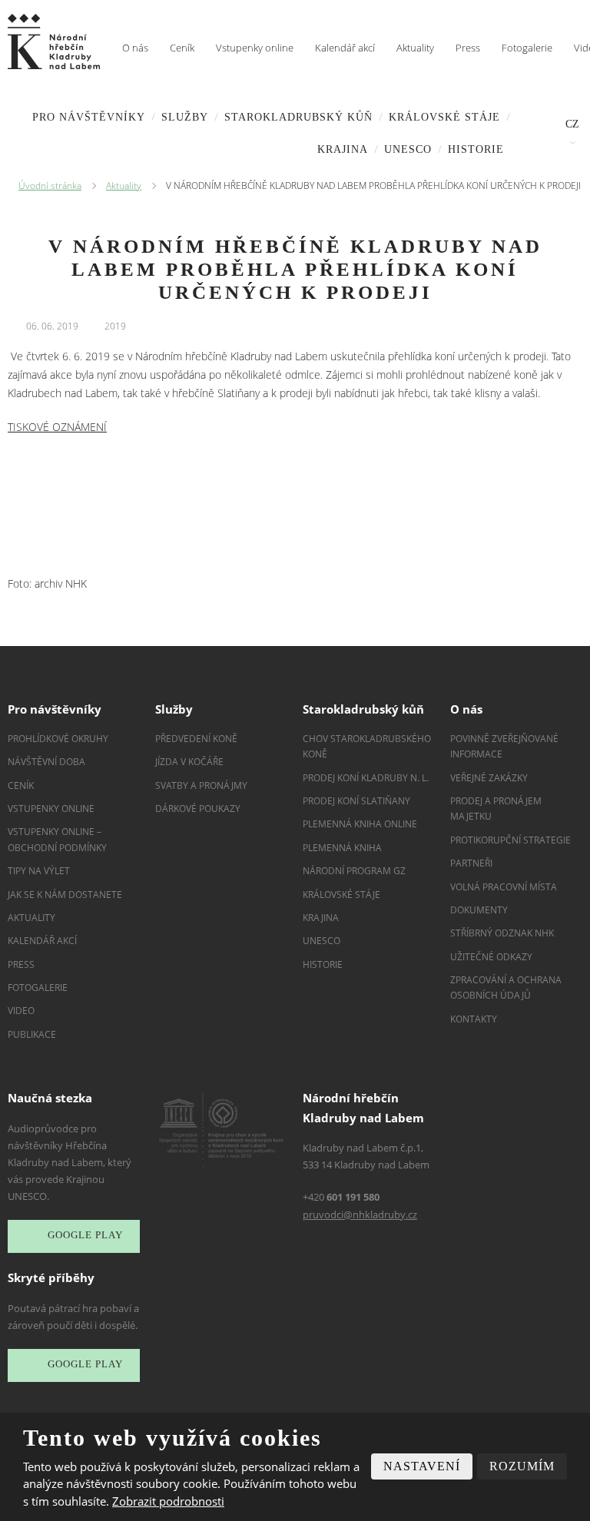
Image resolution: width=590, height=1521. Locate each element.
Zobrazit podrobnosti (168, 1501)
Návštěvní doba (46, 761)
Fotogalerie (527, 48)
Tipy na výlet (39, 870)
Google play (85, 1235)
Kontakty (473, 1019)
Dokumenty (479, 909)
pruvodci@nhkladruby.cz (360, 1214)
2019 (115, 326)
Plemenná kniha (342, 847)
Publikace (32, 1034)
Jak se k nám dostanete (65, 894)
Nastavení (421, 1466)
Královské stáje (444, 117)
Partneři (471, 863)
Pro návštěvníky (88, 117)
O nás (135, 48)
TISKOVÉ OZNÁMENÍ (57, 426)
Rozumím (522, 1466)
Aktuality (415, 48)
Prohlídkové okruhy (58, 738)
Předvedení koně (196, 738)
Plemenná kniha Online (361, 823)
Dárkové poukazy (197, 808)
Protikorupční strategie (510, 840)
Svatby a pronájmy (201, 785)
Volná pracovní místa (503, 886)
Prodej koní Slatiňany (356, 800)
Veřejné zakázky (489, 777)
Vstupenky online (254, 48)
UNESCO (408, 149)
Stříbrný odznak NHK (502, 932)
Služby (184, 117)
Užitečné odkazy (491, 956)
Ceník (182, 48)
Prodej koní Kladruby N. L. (366, 777)
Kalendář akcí (345, 48)
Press (468, 48)
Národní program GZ (354, 870)
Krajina (342, 149)
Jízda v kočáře (189, 761)
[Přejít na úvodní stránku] (54, 41)
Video (21, 1010)
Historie (476, 149)
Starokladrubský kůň (298, 117)
